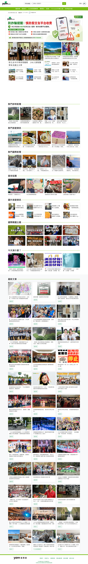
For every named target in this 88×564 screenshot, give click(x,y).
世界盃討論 (69, 9)
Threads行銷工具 (57, 9)
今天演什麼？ (14, 250)
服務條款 (53, 558)
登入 (80, 3)
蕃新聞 (18, 9)
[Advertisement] (44, 92)
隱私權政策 (59, 558)
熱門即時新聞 (14, 104)
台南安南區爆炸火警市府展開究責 (66, 499)
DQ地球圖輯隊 (33, 9)
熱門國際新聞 (14, 152)
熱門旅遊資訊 (14, 128)
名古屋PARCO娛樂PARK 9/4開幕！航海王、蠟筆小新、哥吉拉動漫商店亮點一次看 (68, 546)
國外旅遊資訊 (14, 199)
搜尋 (47, 9)
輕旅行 (24, 9)
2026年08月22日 (12, 12)
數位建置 (66, 558)
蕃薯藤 (6, 3)
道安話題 (12, 175)
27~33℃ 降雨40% (29, 12)
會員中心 (47, 558)
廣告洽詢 (71, 558)
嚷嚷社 (42, 9)
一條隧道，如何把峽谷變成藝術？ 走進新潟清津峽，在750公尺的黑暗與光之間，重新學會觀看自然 (68, 524)
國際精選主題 (14, 222)
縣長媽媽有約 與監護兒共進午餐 (41, 477)
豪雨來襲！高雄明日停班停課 (41, 297)
